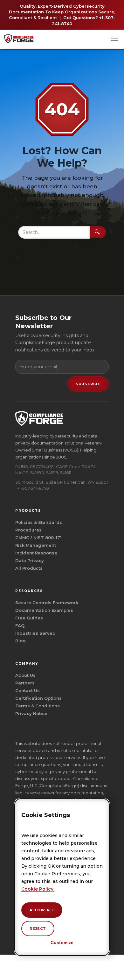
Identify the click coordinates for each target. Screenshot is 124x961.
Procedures (28, 529)
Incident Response (36, 552)
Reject (38, 928)
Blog (20, 640)
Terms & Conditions (37, 705)
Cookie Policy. (37, 889)
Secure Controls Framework (46, 602)
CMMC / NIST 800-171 (38, 537)
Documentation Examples (44, 610)
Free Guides (29, 617)
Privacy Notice (31, 713)
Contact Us (27, 690)
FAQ (19, 625)
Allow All (42, 910)
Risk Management (35, 545)
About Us (25, 675)
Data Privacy (29, 560)
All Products (29, 568)
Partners (25, 682)
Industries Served (35, 633)
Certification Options (38, 698)
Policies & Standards (38, 522)
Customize (62, 942)
